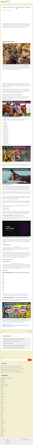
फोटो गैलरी (3, 423)
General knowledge (5, 385)
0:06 (4, 211)
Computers (4, 382)
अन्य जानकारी (3, 393)
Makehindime (27, 439)
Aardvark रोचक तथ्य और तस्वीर (8, 343)
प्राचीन (3, 418)
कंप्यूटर (3, 401)
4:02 (11, 213)
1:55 (3, 212)
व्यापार (2, 432)
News (3, 388)
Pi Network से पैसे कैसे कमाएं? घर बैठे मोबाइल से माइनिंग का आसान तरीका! (11, 367)
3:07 (25, 212)
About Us (7, 440)
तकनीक (3, 413)
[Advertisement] (16, 17)
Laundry (3, 387)
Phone (3, 390)
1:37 (26, 211)
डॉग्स (2, 412)
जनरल (2, 407)
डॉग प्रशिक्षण (3, 410)
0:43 (13, 211)
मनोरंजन (3, 426)
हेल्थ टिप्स (3, 435)
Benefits (3, 379)
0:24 (9, 211)
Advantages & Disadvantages (7, 377)
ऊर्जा (2, 398)
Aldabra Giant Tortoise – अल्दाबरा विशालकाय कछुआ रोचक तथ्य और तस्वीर (14, 345)
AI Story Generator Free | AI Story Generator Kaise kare (11, 365)
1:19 (23, 211)
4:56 (25, 213)
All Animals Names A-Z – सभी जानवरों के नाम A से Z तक (18, 295)
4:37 (21, 213)
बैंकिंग (2, 424)
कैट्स (2, 404)
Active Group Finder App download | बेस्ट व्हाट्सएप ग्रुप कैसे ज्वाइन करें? (12, 372)
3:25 (3, 213)
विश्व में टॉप (3, 431)
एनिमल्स (3, 399)
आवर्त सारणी (3, 396)
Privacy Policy (8, 443)
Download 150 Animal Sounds (7, 259)
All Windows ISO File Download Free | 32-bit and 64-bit (11, 370)
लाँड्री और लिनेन (4, 429)
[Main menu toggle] (31, 1)
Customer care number (6, 384)
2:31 (13, 212)
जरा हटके (3, 409)
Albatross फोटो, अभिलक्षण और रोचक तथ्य (9, 326)
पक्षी (2, 415)
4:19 (16, 213)
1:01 (17, 211)
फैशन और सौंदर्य (4, 421)
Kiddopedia (4, 99)
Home (8, 439)
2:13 (8, 212)
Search (3, 358)
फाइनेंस (3, 420)
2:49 (20, 212)
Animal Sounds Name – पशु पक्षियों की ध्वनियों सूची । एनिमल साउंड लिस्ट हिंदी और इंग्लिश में (16, 325)
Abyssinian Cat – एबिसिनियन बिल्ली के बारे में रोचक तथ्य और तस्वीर (13, 347)
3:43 (7, 213)
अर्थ (2, 395)
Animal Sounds (4, 270)
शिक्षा (2, 434)
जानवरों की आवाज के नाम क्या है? (7, 324)
